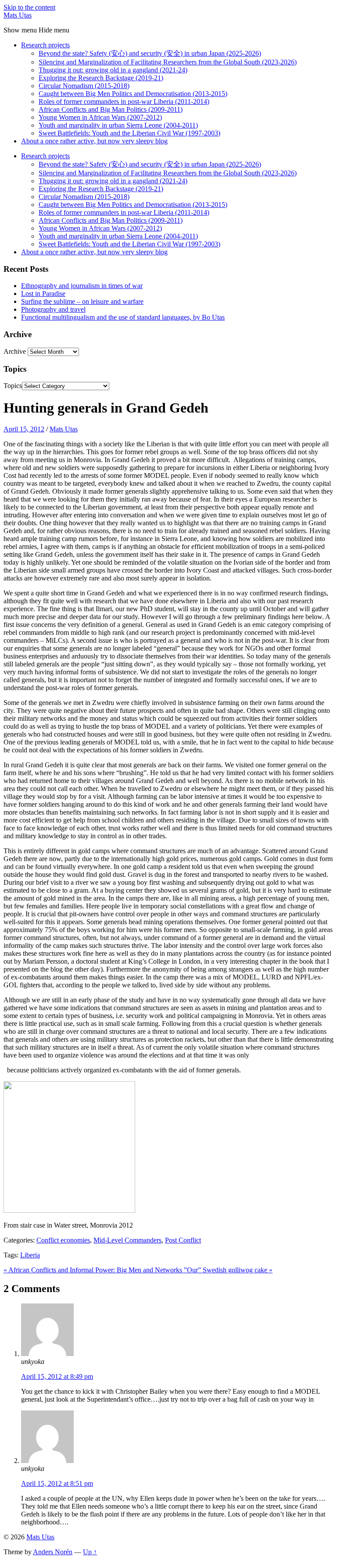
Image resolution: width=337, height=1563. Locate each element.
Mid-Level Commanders (127, 1240)
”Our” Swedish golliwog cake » (228, 1270)
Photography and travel (53, 309)
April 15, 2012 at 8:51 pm (57, 1483)
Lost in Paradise (43, 293)
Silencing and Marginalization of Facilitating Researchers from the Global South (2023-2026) (168, 62)
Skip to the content (29, 7)
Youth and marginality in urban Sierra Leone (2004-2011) (118, 125)
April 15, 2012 (24, 429)
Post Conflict (183, 1240)
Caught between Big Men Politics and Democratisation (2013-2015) (133, 93)
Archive (15, 351)
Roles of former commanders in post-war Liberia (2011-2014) (124, 101)
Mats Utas (18, 15)
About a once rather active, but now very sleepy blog (94, 141)
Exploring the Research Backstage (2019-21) (101, 78)
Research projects (45, 45)
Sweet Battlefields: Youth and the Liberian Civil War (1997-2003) (129, 133)
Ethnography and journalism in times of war (82, 285)
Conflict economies (63, 1240)
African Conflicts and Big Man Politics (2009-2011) (111, 109)
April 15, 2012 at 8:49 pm (57, 1376)
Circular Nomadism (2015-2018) (84, 85)
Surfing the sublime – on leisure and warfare (82, 301)
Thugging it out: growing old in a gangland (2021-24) (113, 70)
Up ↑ (90, 1552)
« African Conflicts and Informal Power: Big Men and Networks (94, 1270)
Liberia (30, 1255)
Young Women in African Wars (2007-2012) (100, 117)
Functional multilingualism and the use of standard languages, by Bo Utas (123, 317)
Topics (13, 385)
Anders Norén (52, 1552)
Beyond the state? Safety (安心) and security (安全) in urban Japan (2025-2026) (150, 53)
